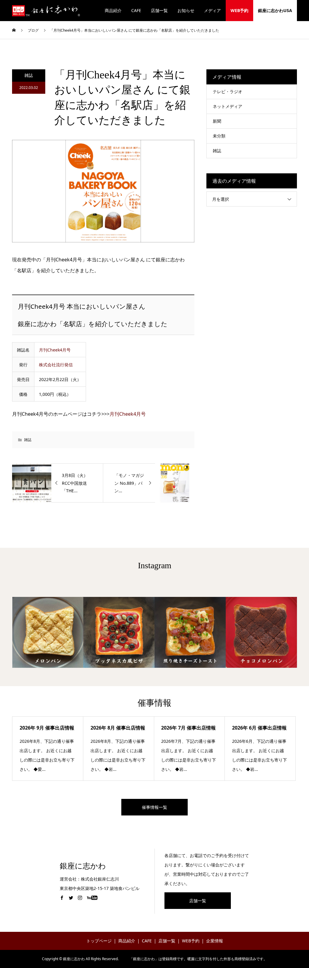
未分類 (219, 136)
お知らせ (185, 10)
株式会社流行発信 (56, 364)
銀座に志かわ (83, 866)
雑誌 (28, 75)
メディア (212, 10)
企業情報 (214, 941)
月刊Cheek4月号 (55, 350)
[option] (48, 632)
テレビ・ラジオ (227, 91)
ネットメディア (227, 106)
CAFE (136, 10)
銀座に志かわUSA (275, 10)
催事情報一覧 (154, 807)
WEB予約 (239, 10)
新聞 (217, 121)
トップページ (99, 941)
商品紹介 (113, 10)
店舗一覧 (159, 10)
